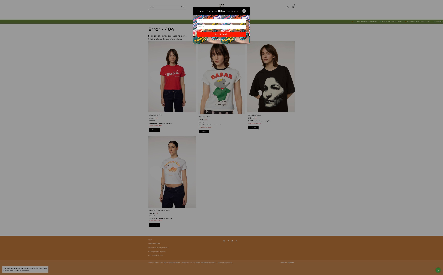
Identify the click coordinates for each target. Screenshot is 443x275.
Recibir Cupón (221, 34)
